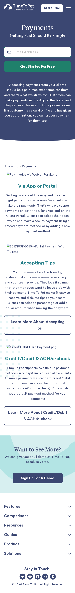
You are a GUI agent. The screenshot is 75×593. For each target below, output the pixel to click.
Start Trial (52, 8)
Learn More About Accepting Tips (38, 325)
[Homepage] (19, 8)
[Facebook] (38, 577)
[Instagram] (45, 577)
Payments (29, 166)
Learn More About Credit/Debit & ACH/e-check (37, 416)
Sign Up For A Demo (37, 478)
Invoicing (11, 166)
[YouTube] (30, 577)
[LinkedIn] (53, 577)
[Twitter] (22, 577)
